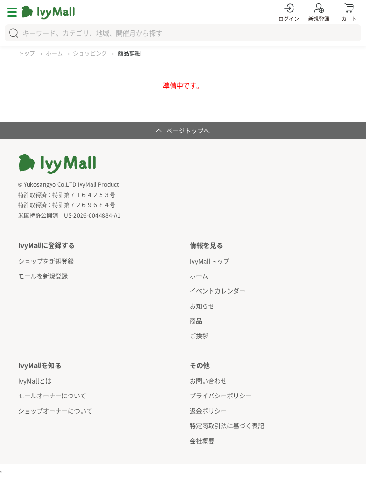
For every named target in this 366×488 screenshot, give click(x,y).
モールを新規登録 (43, 275)
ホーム (199, 275)
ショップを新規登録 (46, 260)
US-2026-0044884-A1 (92, 215)
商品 (196, 320)
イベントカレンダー (217, 290)
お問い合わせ (208, 380)
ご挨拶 (199, 335)
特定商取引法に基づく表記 (227, 425)
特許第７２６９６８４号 (83, 205)
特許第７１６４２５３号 (83, 195)
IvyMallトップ (209, 260)
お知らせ (202, 305)
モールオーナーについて (52, 395)
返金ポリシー (208, 410)
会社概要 (202, 440)
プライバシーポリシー (221, 395)
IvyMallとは (34, 380)
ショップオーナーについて (55, 410)
